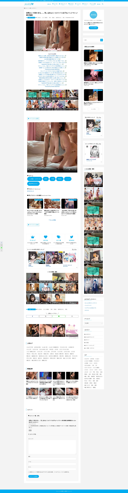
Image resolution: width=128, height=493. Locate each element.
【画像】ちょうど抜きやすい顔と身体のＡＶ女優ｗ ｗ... (51, 67)
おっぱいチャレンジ (90, 337)
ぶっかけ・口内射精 (53, 347)
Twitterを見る (93, 27)
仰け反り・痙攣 (59, 353)
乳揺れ (53, 17)
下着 (49, 17)
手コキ (74, 356)
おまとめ (87, 310)
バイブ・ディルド (64, 349)
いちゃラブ (30, 347)
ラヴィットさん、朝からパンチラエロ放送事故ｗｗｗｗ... (51, 66)
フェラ (59, 351)
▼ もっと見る (52, 220)
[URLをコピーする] (72, 316)
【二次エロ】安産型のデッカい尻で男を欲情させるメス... (51, 72)
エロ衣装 (71, 347)
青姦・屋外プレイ (36, 360)
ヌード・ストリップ (90, 345)
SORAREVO (31, 266)
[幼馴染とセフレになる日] (94, 152)
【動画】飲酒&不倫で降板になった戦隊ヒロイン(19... (51, 57)
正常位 (52, 358)
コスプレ (35, 349)
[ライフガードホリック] (71, 257)
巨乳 (63, 17)
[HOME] (37, 257)
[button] (32, 316)
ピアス (53, 351)
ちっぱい (44, 347)
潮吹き (59, 358)
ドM (51, 349)
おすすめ (39, 17)
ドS (56, 349)
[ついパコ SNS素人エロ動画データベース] (29, 4)
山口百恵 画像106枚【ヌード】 (51, 59)
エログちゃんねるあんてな (90, 307)
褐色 (74, 358)
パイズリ (39, 351)
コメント (30, 438)
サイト (29, 467)
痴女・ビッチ (67, 358)
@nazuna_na (30, 191)
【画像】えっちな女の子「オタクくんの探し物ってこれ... (51, 79)
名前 (29, 456)
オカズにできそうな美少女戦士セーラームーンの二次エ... (51, 76)
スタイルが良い (43, 349)
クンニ (29, 349)
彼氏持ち (68, 356)
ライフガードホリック (67, 265)
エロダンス (88, 334)
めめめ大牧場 (48, 266)
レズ (73, 351)
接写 (40, 358)
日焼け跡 (45, 358)
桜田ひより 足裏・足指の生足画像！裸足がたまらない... (51, 55)
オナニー (87, 339)
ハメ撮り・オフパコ (31, 17)
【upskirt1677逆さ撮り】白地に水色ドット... (51, 64)
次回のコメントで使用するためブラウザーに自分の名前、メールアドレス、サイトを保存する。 (50, 472)
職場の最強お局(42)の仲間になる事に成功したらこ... (51, 78)
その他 (87, 342)
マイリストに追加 (34, 118)
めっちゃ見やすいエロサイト (91, 303)
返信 (30, 430)
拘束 (35, 358)
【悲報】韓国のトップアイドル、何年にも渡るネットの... (51, 81)
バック (68, 179)
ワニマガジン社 (89, 160)
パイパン (47, 351)
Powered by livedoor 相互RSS (52, 69)
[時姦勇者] (54, 257)
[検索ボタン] (102, 4)
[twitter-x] (101, 0)
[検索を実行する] (101, 40)
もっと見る (93, 109)
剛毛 (28, 356)
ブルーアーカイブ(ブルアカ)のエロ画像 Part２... (51, 71)
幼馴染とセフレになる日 (91, 159)
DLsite (74, 249)
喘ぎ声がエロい (58, 17)
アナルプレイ (63, 347)
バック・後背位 (44, 17)
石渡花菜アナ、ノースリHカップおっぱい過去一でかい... (51, 60)
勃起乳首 (34, 356)
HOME (30, 265)
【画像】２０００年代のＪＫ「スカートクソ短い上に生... (51, 62)
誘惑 (28, 360)
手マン (29, 358)
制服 (72, 353)
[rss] (103, 0)
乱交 (40, 353)
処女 (67, 353)
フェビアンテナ (88, 305)
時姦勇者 (47, 265)
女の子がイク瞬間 (53, 356)
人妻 (52, 353)
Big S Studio (65, 266)
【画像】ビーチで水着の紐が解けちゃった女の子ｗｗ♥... (51, 74)
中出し (34, 353)
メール (29, 461)
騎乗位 (44, 360)
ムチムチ (67, 351)
